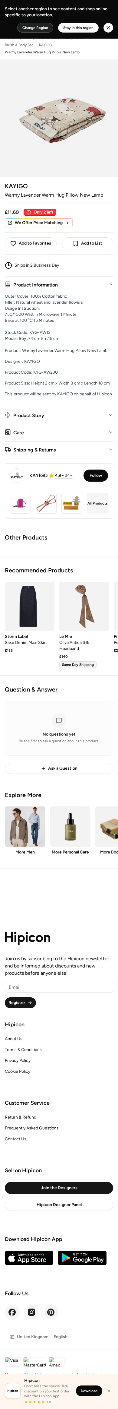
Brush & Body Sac (19, 45)
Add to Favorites (35, 243)
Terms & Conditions (23, 1049)
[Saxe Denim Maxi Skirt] (29, 606)
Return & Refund (20, 1117)
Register (16, 1002)
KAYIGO (45, 45)
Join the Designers (59, 1187)
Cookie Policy (17, 1071)
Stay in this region (78, 28)
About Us (13, 1038)
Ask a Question (62, 768)
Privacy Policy (18, 1060)
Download (89, 1391)
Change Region (35, 28)
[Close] (109, 1391)
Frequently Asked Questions (32, 1128)
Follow (96, 475)
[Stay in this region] (108, 28)
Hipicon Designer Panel (59, 1204)
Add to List (91, 243)
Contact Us (15, 1138)
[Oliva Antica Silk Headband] (84, 606)
